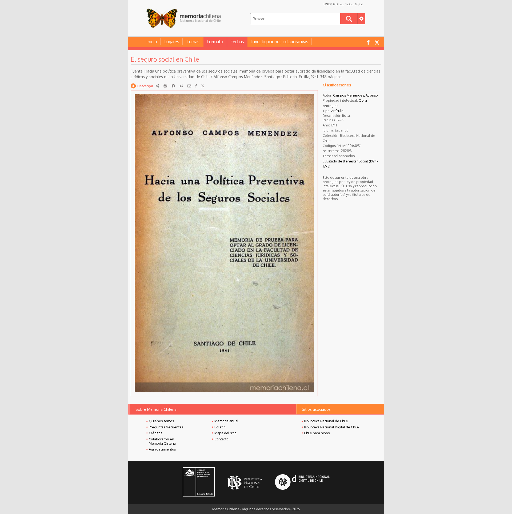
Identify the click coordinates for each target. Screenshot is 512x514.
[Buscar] (349, 18)
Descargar (145, 86)
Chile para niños (317, 433)
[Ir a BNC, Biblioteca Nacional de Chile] (245, 483)
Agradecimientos (162, 449)
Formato (215, 41)
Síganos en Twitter (377, 42)
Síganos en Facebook (368, 42)
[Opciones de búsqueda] (361, 18)
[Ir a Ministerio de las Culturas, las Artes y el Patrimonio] (198, 482)
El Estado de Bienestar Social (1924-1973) (350, 163)
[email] (189, 86)
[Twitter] (202, 86)
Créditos (155, 433)
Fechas (237, 41)
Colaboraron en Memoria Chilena (162, 441)
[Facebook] (196, 86)
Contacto (221, 439)
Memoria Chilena (183, 18)
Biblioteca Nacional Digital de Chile (331, 427)
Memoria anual (226, 421)
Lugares (171, 41)
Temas (192, 41)
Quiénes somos (161, 421)
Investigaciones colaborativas (279, 41)
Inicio (151, 41)
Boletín (220, 427)
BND (343, 4)
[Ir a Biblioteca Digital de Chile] (302, 483)
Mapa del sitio (225, 433)
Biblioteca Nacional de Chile (326, 421)
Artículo (337, 111)
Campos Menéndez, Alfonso (355, 95)
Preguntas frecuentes (166, 427)
